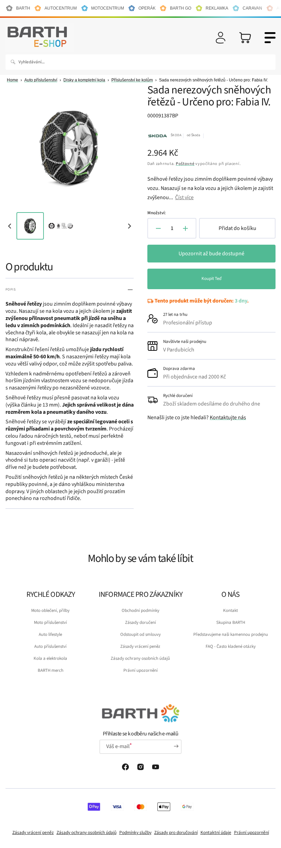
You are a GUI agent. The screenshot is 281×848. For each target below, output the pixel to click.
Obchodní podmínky (140, 610)
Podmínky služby (135, 832)
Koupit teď (211, 278)
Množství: (156, 213)
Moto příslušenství (50, 622)
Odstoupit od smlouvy (140, 634)
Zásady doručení (140, 622)
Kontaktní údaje (215, 832)
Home (12, 80)
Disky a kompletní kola (84, 80)
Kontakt (230, 610)
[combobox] (140, 62)
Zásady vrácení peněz (140, 646)
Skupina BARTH (230, 622)
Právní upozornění (140, 670)
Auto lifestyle (50, 634)
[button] (220, 37)
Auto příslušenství (40, 80)
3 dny (241, 301)
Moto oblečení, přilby (50, 610)
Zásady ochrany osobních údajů (140, 658)
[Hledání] (14, 61)
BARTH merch (50, 670)
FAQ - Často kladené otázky (231, 646)
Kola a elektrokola (50, 658)
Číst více (184, 197)
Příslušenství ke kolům (132, 80)
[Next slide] (129, 226)
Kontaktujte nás (228, 417)
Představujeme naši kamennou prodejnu (230, 634)
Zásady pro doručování (176, 832)
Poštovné (185, 164)
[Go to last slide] (10, 226)
